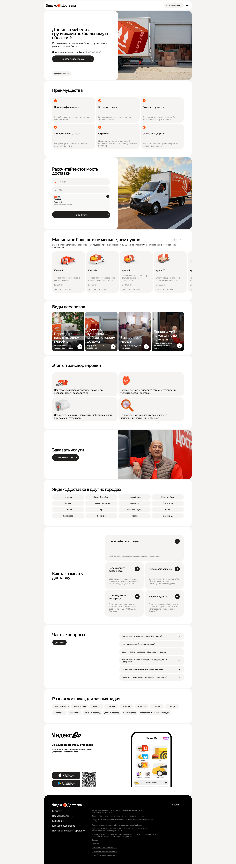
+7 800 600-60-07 (93, 52)
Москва (68, 497)
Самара (68, 509)
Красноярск (167, 503)
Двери (157, 706)
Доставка (59, 642)
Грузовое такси (79, 706)
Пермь (135, 516)
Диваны (111, 706)
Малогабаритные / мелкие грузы (154, 713)
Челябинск (135, 503)
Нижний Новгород (101, 503)
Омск (167, 509)
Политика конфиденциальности (104, 851)
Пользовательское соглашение (104, 848)
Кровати (142, 706)
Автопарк (74, 713)
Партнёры (96, 844)
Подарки (59, 713)
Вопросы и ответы (62, 74)
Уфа (101, 509)
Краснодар (68, 516)
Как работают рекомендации (103, 855)
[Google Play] (66, 783)
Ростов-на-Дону (134, 509)
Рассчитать (81, 214)
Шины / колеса (129, 713)
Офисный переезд (92, 713)
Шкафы (126, 706)
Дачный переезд (111, 713)
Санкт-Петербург (101, 497)
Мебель (95, 706)
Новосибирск (135, 497)
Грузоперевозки (61, 706)
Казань (68, 503)
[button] (151, 636)
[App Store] (66, 775)
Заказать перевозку (73, 58)
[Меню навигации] (187, 5)
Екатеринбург (167, 497)
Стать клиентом (64, 457)
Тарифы (95, 840)
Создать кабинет (173, 5)
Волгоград (168, 516)
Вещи (172, 706)
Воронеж (101, 516)
